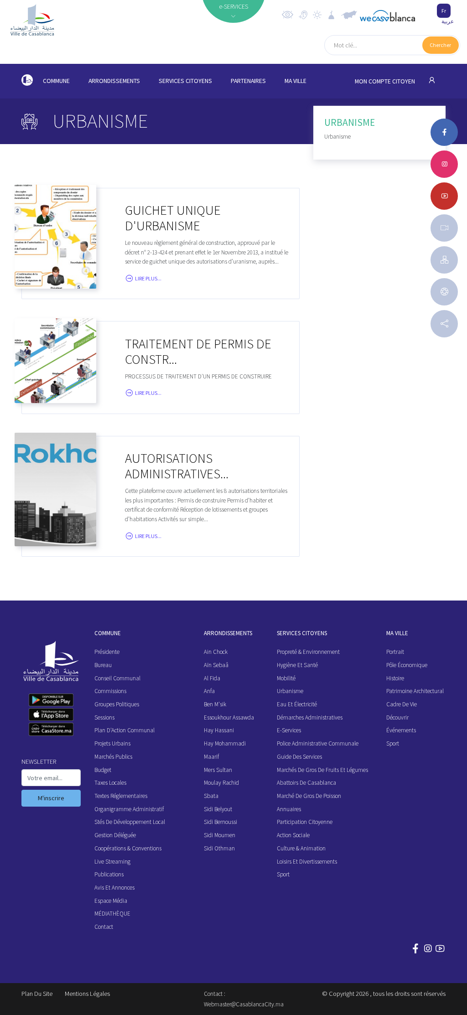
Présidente (106, 652)
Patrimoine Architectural (415, 691)
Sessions (104, 717)
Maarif (211, 757)
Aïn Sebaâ (216, 665)
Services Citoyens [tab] (185, 81)
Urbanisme (290, 691)
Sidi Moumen (219, 835)
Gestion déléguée (115, 835)
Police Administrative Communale (317, 743)
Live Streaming (112, 861)
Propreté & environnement (308, 652)
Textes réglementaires (120, 796)
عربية (447, 21)
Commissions (110, 691)
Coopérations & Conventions (127, 848)
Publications (109, 874)
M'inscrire (51, 798)
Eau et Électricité (297, 704)
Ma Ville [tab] (295, 81)
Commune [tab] (56, 81)
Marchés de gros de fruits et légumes (322, 770)
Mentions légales (87, 993)
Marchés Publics (113, 757)
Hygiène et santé (297, 665)
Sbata (211, 796)
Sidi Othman (219, 848)
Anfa (209, 691)
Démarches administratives (309, 717)
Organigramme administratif (129, 809)
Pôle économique (406, 665)
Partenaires (248, 81)
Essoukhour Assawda (229, 717)
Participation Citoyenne (304, 822)
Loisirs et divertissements (307, 861)
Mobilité (286, 678)
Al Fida (212, 678)
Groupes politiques (116, 704)
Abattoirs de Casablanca (306, 783)
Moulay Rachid (221, 783)
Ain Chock (216, 652)
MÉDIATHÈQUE (112, 913)
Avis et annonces (114, 887)
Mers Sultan (218, 770)
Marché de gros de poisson (309, 796)
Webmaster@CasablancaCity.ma (244, 1004)
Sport (283, 874)
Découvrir (397, 717)
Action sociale (293, 835)
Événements (401, 730)
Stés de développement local (129, 822)
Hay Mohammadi (225, 743)
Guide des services (299, 757)
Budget (102, 770)
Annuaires (289, 809)
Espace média (110, 901)
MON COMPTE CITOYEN (385, 81)
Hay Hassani (219, 730)
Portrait (395, 652)
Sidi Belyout (218, 809)
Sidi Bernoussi (220, 822)
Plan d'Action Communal (124, 730)
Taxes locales (110, 783)
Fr (443, 10)
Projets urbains (112, 743)
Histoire (395, 678)
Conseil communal (117, 678)
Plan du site (36, 993)
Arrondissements (114, 81)
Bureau (103, 665)
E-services (289, 730)
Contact (103, 927)
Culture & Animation (301, 848)
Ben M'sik (215, 704)
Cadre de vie (401, 704)
